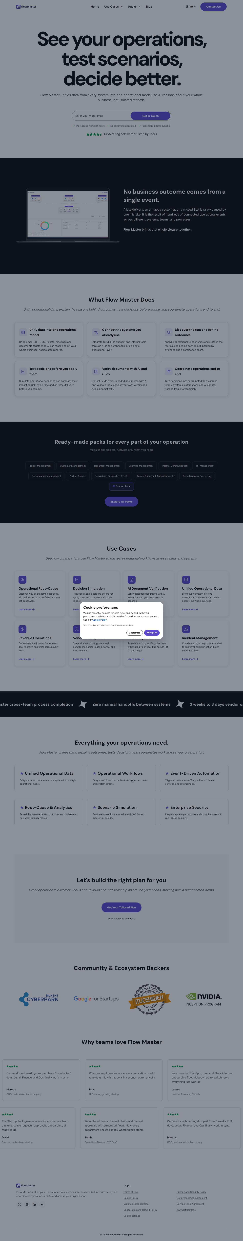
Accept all (151, 632)
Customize (134, 632)
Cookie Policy (99, 619)
